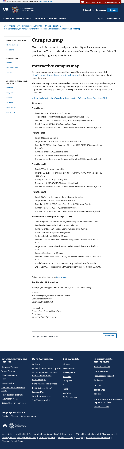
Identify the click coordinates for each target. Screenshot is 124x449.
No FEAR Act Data (65, 437)
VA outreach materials (41, 396)
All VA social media (71, 397)
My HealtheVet (114, 18)
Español (4, 416)
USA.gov (79, 437)
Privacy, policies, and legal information (19, 437)
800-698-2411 (99, 390)
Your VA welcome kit (41, 400)
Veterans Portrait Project (13, 441)
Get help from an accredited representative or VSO (44, 374)
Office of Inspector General (87, 434)
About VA (39, 18)
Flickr (65, 389)
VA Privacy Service (47, 437)
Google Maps (61, 277)
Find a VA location (101, 406)
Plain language (108, 434)
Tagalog (14, 416)
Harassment (67, 434)
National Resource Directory (13, 403)
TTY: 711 (97, 394)
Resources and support (104, 376)
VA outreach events (9, 398)
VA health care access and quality (46, 368)
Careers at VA (37, 392)
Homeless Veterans (9, 367)
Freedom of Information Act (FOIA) (44, 434)
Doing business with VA (42, 388)
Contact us (101, 10)
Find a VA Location (57, 18)
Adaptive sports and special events (13, 389)
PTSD (3, 379)
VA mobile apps (39, 379)
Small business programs (12, 394)
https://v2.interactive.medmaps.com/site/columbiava (55, 75)
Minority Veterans (9, 375)
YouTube (67, 393)
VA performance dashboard (98, 437)
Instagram (67, 380)
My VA (100, 18)
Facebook (67, 376)
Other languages (28, 416)
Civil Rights (21, 434)
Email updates (69, 372)
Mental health (7, 383)
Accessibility (7, 434)
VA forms (36, 364)
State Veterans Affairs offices (44, 383)
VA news (66, 364)
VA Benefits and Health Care (16, 18)
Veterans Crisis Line (102, 366)
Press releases (69, 368)
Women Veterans (8, 371)
